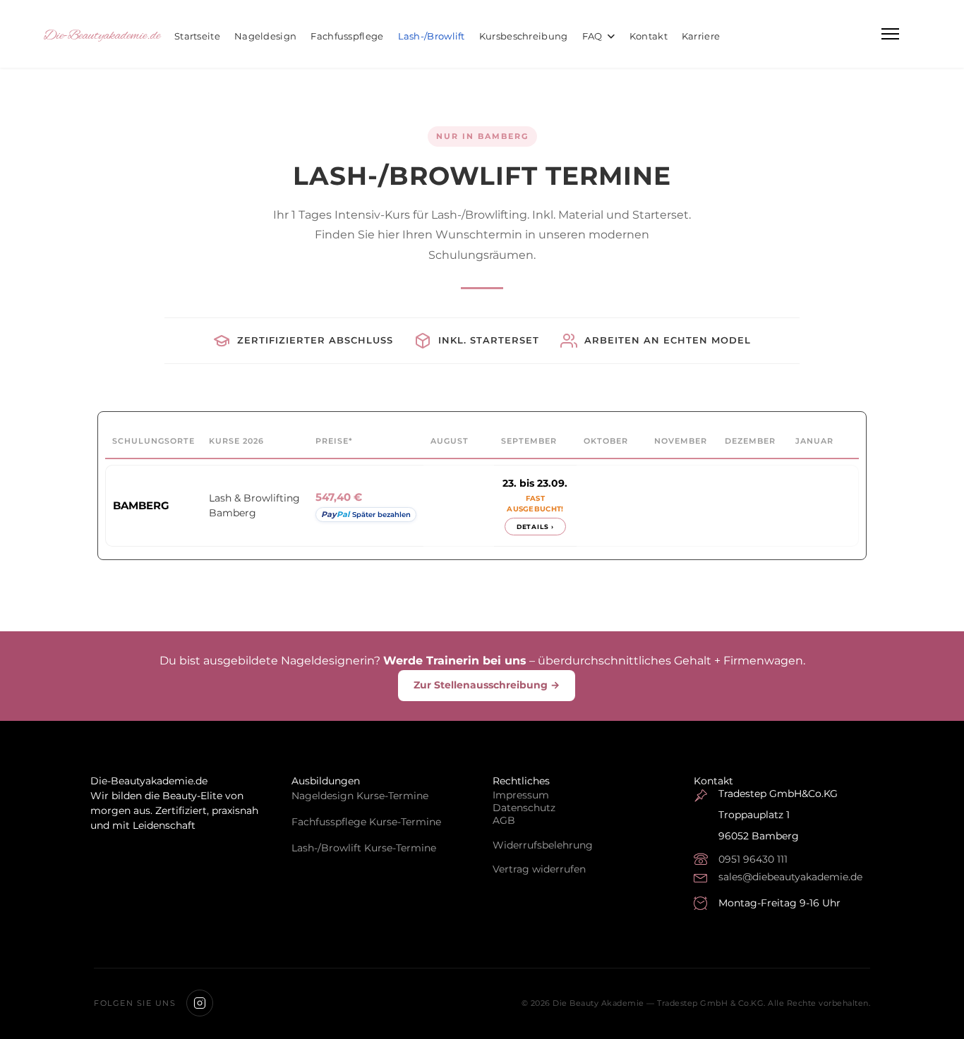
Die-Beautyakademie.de (102, 36)
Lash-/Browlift (431, 36)
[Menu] (890, 34)
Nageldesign (265, 36)
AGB (504, 820)
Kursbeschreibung (523, 36)
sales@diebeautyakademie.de (790, 876)
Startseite (197, 36)
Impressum (521, 795)
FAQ (592, 36)
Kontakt (648, 36)
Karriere (701, 36)
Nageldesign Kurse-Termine (359, 795)
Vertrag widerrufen (539, 869)
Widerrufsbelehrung (543, 845)
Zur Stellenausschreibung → (487, 685)
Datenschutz (524, 807)
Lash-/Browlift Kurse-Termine (363, 847)
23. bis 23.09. (534, 483)
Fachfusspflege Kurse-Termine (366, 821)
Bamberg (141, 505)
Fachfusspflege (347, 36)
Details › (535, 526)
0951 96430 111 (753, 859)
